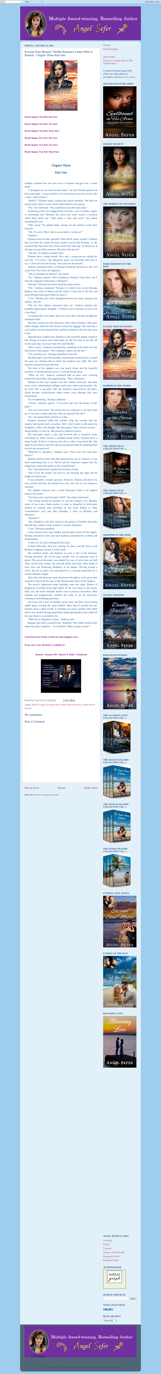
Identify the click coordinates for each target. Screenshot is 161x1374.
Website (106, 45)
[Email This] (64, 700)
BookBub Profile (111, 1260)
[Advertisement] (119, 1110)
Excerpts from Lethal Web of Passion (64, 704)
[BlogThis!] (66, 700)
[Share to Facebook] (71, 700)
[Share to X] (69, 700)
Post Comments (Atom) (48, 794)
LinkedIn (107, 1248)
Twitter (106, 1244)
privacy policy (128, 77)
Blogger (113, 1367)
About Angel (109, 56)
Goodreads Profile (111, 1256)
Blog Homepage (110, 49)
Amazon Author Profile (114, 1252)
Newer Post (32, 788)
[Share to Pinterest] (74, 700)
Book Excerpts (38, 704)
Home (61, 788)
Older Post (90, 788)
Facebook (107, 1240)
